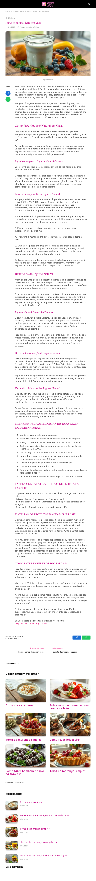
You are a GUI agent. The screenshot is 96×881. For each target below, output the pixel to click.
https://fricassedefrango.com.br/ (31, 623)
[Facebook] (8, 93)
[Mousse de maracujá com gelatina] (12, 845)
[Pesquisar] (89, 4)
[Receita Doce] (48, 4)
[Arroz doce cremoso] (26, 690)
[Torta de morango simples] (26, 724)
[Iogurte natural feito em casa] (48, 76)
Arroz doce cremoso (19, 705)
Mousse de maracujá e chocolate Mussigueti (44, 855)
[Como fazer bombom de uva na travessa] (26, 755)
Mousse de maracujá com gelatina (39, 842)
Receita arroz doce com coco (31, 652)
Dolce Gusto (12, 663)
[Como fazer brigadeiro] (70, 724)
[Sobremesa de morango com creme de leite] (70, 690)
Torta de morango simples (23, 739)
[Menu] (7, 4)
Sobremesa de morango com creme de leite (69, 707)
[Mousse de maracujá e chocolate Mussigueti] (12, 858)
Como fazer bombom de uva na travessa (25, 772)
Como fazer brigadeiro (65, 739)
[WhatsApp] (8, 99)
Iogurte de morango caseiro (64, 652)
